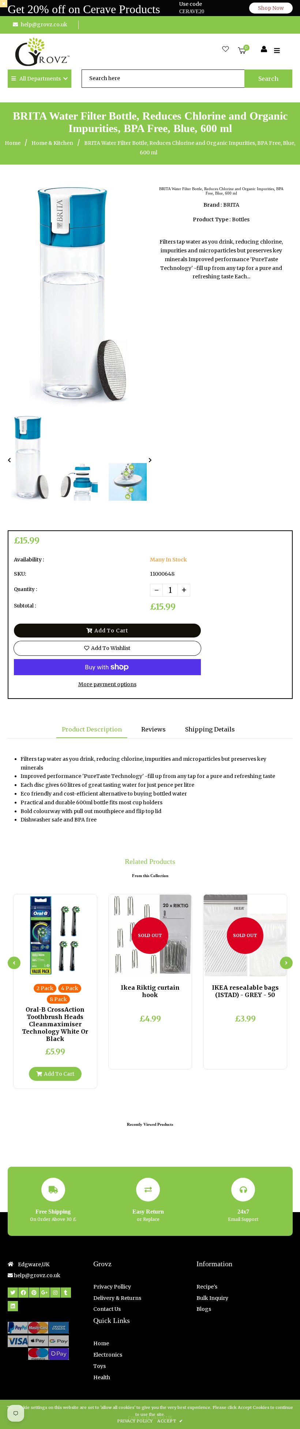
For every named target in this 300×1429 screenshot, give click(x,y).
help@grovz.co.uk (44, 24)
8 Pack (58, 999)
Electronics (107, 1354)
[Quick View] (49, 969)
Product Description (92, 729)
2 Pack (45, 988)
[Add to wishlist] (73, 969)
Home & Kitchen (52, 143)
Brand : (212, 205)
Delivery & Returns (117, 1298)
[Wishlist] (225, 49)
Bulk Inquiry (212, 1298)
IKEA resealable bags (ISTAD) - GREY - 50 (245, 991)
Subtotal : (25, 606)
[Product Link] (61, 969)
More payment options (107, 684)
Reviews (153, 729)
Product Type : (212, 219)
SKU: (20, 574)
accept (170, 1421)
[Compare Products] (36, 969)
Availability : (29, 559)
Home (12, 143)
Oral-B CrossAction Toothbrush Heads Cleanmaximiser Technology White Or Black (55, 1024)
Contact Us (107, 1309)
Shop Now (271, 8)
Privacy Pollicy (112, 1286)
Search (268, 78)
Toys (99, 1366)
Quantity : (25, 589)
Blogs (203, 1309)
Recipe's (206, 1286)
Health (101, 1377)
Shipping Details (210, 729)
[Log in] (264, 49)
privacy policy (135, 1421)
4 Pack (69, 988)
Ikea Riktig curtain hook (150, 991)
